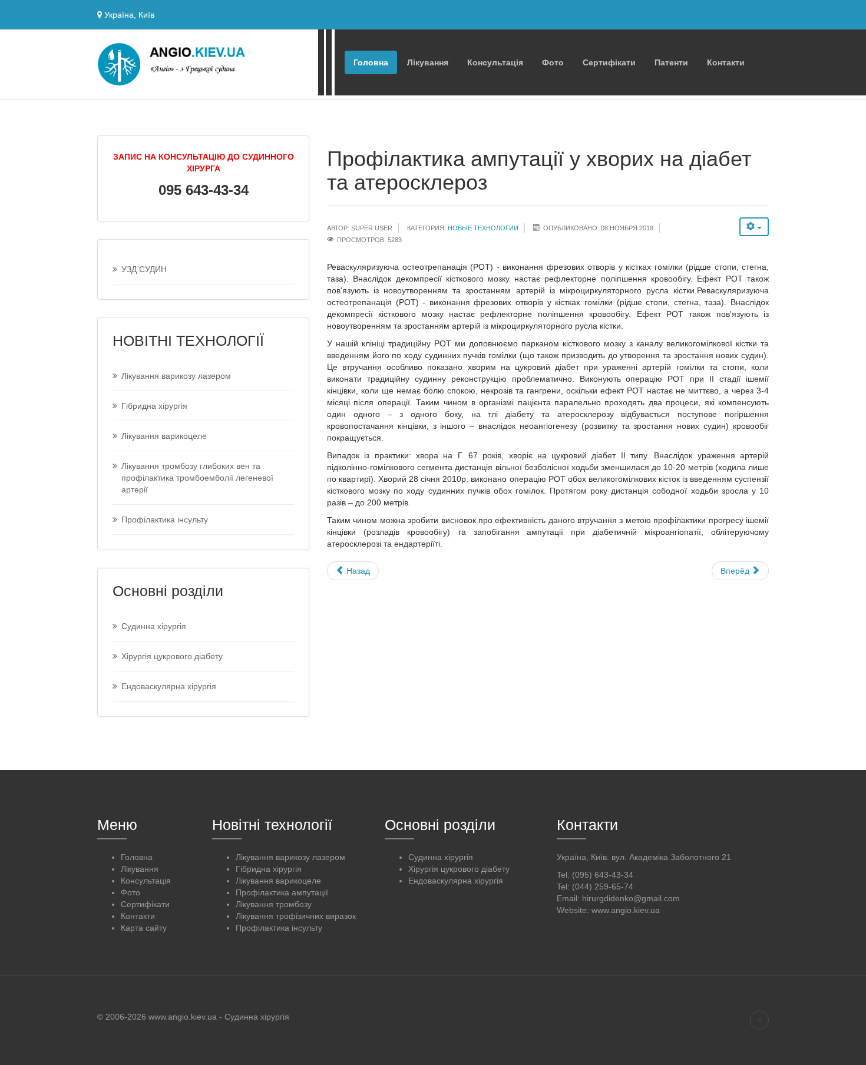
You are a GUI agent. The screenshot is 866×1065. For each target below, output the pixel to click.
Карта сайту (144, 927)
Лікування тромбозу (274, 904)
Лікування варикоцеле (164, 436)
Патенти (671, 62)
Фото (553, 62)
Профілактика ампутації (282, 892)
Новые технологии (483, 227)
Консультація (495, 62)
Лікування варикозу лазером (176, 376)
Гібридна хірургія (154, 406)
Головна (370, 62)
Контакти (726, 62)
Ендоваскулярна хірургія (168, 686)
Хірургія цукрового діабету (172, 656)
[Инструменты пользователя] (754, 226)
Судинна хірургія (153, 626)
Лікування (427, 62)
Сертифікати (609, 62)
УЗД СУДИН (144, 269)
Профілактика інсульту (164, 519)
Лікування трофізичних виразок (296, 916)
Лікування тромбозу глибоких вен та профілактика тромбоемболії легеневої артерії (197, 477)
